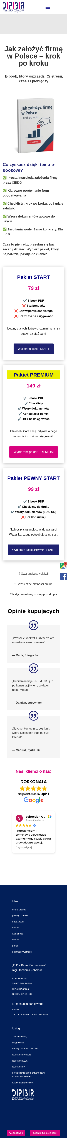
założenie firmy (19, 1036)
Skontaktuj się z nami (45, 1132)
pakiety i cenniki (20, 915)
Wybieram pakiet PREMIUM (34, 452)
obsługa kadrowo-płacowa (25, 1048)
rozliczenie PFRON (21, 1054)
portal (15, 946)
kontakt (15, 939)
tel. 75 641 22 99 (31, 1110)
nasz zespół (18, 921)
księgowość (18, 1042)
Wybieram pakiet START (33, 348)
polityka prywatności (22, 952)
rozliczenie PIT (19, 1066)
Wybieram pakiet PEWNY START (33, 549)
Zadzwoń (18, 1132)
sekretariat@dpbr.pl (33, 1122)
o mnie (15, 927)
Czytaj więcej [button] (24, 847)
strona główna (19, 909)
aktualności (17, 934)
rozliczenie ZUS (20, 1061)
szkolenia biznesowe (22, 1082)
